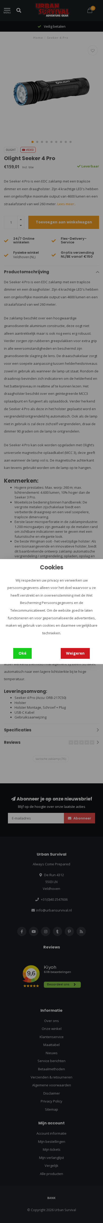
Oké (22, 653)
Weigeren (75, 653)
